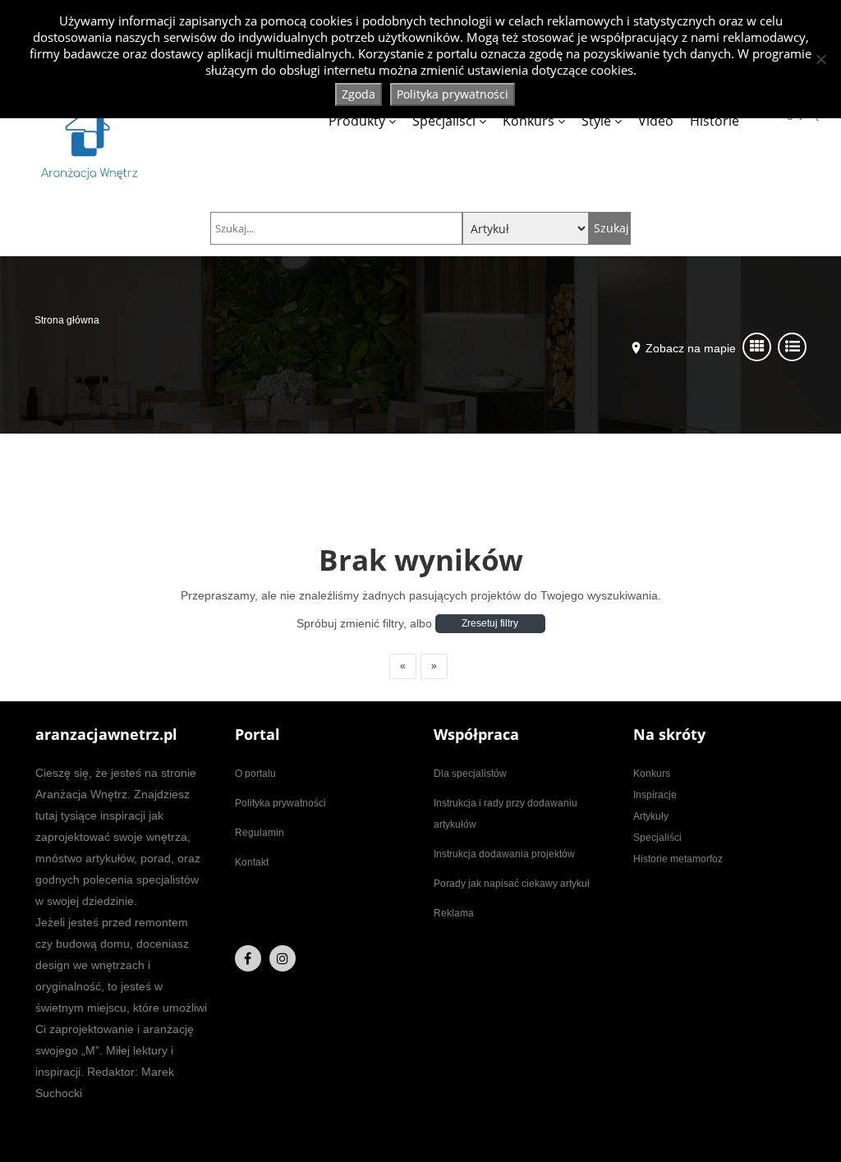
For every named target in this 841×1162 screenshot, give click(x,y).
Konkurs (528, 121)
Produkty (357, 121)
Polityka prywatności (280, 803)
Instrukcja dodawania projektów (504, 854)
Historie (714, 121)
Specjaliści (444, 121)
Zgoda (358, 94)
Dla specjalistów (470, 773)
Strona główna (66, 320)
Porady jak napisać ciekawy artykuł (512, 883)
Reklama (454, 913)
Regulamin (259, 832)
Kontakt (252, 862)
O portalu (255, 773)
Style (596, 121)
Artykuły (651, 816)
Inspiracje (655, 795)
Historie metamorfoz (678, 859)
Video (655, 121)
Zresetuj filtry (490, 623)
